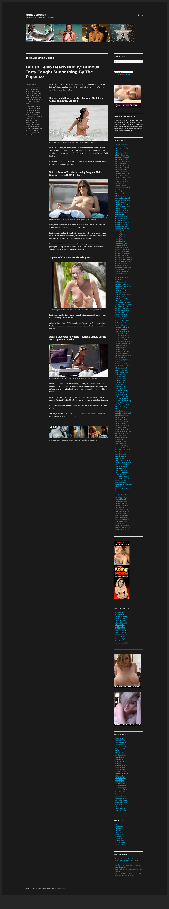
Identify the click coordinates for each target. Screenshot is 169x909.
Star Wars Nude (120, 487)
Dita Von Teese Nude (121, 274)
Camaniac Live (119, 759)
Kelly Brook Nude (120, 362)
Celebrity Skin (119, 612)
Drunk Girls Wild (120, 767)
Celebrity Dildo (120, 231)
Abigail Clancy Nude (32, 87)
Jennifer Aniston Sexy (122, 335)
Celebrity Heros (120, 629)
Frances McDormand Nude (123, 304)
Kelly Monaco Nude (121, 364)
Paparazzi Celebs (31, 99)
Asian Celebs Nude (121, 175)
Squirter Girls (119, 804)
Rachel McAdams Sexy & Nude (124, 452)
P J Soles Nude (119, 440)
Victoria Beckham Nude (122, 528)
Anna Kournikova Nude (122, 165)
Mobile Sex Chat (120, 784)
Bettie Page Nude (120, 190)
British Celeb (30, 112)
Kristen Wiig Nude (121, 370)
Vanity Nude (119, 524)
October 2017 (119, 845)
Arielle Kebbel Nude (121, 171)
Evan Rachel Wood (121, 292)
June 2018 (118, 830)
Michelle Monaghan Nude (123, 413)
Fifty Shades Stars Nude (122, 302)
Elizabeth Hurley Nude (122, 280)
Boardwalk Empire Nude (122, 198)
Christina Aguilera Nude (122, 253)
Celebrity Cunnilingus (122, 229)
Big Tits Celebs (120, 196)
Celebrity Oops (119, 239)
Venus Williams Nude (122, 526)
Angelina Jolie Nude (121, 163)
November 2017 (120, 843)
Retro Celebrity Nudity (122, 464)
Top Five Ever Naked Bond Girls (125, 859)
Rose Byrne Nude (120, 468)
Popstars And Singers (122, 448)
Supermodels (35, 132)
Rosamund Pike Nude (122, 466)
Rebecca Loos (30, 128)
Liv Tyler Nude (119, 392)
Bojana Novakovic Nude (122, 200)
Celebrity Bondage (121, 227)
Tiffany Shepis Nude (121, 505)
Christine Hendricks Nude (123, 257)
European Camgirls (121, 771)
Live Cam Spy (119, 782)
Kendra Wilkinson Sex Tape (124, 366)
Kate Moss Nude (120, 358)
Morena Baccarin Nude (122, 421)
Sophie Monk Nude (121, 483)
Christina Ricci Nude (121, 255)
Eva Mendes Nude (120, 290)
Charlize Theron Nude (122, 249)
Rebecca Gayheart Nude (122, 460)
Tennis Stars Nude (121, 501)
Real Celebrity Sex (120, 639)
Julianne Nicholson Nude (123, 356)
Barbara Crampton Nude (122, 188)
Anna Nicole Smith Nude (123, 167)
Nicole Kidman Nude (121, 429)
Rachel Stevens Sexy (121, 454)
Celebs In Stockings (121, 247)
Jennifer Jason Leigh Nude (123, 341)
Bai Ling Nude (119, 184)
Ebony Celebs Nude (121, 276)
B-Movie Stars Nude (121, 182)
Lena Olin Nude (120, 382)
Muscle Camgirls (120, 788)
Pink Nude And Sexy (121, 446)
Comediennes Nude (121, 263)
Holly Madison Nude (121, 323)
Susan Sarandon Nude (122, 493)
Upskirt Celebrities (121, 517)
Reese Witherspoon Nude (123, 462)
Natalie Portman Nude (122, 425)
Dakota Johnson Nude (122, 270)
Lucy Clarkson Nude (36, 97)
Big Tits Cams (119, 751)
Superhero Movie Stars (122, 489)
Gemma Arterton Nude (122, 309)
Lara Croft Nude (120, 376)
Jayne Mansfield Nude (122, 331)
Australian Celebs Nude (122, 177)
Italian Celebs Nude (121, 325)
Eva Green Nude (120, 288)
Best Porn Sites (120, 741)
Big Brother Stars (120, 194)
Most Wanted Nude (121, 786)
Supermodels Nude (121, 491)
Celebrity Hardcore (121, 233)
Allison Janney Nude (121, 153)
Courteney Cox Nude (121, 265)
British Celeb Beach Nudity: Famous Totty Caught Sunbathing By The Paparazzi (62, 72)
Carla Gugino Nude (121, 216)
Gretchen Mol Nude (121, 317)
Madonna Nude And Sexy (123, 401)
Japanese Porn (119, 779)
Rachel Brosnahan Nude (122, 450)
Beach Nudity (35, 108)
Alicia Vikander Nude (121, 149)
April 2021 (118, 824)
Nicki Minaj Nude (120, 427)
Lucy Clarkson (35, 124)
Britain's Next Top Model (33, 110)
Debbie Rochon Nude (121, 272)
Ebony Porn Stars (120, 769)
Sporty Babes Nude (121, 802)
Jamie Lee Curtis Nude (122, 327)
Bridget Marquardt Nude (122, 206)
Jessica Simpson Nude (122, 352)
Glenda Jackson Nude (122, 311)
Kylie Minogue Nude (121, 372)
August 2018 (119, 826)
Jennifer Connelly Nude (122, 337)
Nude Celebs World (121, 792)
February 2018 (119, 837)
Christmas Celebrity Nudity (123, 259)
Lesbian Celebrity (120, 384)
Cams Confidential (121, 761)
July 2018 (118, 828)
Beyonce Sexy (119, 192)
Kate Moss (34, 122)
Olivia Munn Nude (120, 435)
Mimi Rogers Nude (121, 419)
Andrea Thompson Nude (123, 161)
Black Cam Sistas (120, 753)
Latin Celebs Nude (120, 378)
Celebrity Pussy (120, 241)
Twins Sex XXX (120, 808)
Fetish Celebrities (120, 300)
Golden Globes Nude (121, 313)
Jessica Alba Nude (120, 347)
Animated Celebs (120, 620)
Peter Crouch (30, 126)
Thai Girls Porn (120, 806)
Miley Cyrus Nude (120, 417)
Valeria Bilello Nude (121, 521)
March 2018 (119, 834)
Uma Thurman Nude (121, 515)
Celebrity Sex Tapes (121, 243)
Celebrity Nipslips (120, 237)
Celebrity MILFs (31, 93)
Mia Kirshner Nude (121, 409)
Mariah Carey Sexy (121, 407)
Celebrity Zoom (120, 614)
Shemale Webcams (121, 798)
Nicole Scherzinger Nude (123, 431)
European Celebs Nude (122, 284)
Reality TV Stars (120, 458)
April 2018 (118, 832)
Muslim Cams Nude (121, 790)
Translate (128, 74)
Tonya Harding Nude (121, 509)
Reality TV (38, 126)
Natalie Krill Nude (120, 423)
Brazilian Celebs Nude (122, 204)
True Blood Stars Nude (122, 511)
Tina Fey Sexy (119, 507)
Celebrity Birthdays (121, 225)
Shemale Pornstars (121, 796)
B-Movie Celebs (120, 626)
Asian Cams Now (120, 745)
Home (140, 15)
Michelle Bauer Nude (121, 411)
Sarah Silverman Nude (122, 472)
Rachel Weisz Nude (121, 456)
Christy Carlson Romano (123, 261)
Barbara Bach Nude (121, 186)
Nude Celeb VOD (120, 618)
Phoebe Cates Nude (121, 444)
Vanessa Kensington (32, 135)
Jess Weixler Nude (121, 345)
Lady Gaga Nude (120, 374)
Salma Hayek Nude (121, 470)
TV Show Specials (120, 513)
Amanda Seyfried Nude (122, 157)
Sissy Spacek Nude (121, 481)
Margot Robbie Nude (121, 403)
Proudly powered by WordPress (56, 888)
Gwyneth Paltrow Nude (122, 319)
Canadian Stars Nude (121, 765)
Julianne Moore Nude (122, 354)
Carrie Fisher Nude (121, 218)
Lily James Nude (120, 388)
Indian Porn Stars (120, 777)
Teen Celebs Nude (120, 499)
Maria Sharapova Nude (122, 405)
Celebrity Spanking (121, 245)
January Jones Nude (121, 329)
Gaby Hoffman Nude (121, 306)
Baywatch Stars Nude (122, 747)
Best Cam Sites (120, 739)
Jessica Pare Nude (120, 349)
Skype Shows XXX (121, 800)
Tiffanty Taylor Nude (121, 503)
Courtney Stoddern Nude (123, 268)
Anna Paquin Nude (121, 169)
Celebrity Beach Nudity (87, 414)
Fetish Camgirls (120, 775)
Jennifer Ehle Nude (121, 339)
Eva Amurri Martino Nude (123, 286)
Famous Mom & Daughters (123, 294)
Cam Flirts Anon (120, 757)
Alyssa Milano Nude (121, 155)
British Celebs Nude (32, 89)
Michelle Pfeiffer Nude (122, 415)
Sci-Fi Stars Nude (120, 474)
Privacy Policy (40, 888)
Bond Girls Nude (120, 202)
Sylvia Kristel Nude (121, 497)
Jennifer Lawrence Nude (122, 343)
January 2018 (119, 839)
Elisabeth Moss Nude (121, 278)
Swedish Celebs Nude (122, 495)
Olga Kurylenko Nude (121, 433)
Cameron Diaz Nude (121, 212)
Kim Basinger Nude (121, 368)
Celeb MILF (34, 114)
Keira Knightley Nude (122, 360)
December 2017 (120, 841)
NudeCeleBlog (36, 14)
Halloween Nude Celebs (122, 321)
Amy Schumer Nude (121, 159)
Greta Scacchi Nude (121, 315)
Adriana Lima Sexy (121, 147)
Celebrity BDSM (120, 220)
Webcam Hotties (120, 810)
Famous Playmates (121, 296)
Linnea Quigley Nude (121, 390)
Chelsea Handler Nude (122, 251)
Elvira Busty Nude (120, 282)
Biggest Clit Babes (120, 749)
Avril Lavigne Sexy (121, 179)
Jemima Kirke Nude (121, 333)
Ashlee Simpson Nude (122, 173)
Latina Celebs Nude (121, 633)
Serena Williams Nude (122, 478)
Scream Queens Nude (122, 476)
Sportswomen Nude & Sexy (123, 485)
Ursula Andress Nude (122, 519)
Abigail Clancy (30, 106)
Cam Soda (118, 763)
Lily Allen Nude (120, 386)
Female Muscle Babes (122, 773)
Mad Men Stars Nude (121, 399)
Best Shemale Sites (121, 743)
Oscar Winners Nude (121, 438)
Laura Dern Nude (120, 380)
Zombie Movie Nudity (122, 530)
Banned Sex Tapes (121, 616)
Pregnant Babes (120, 794)
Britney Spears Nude (121, 210)
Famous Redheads (121, 298)
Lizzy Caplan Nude (121, 395)
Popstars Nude (119, 637)
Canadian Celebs (120, 214)
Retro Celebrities (120, 641)
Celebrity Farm (30, 116)
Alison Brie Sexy (120, 151)
